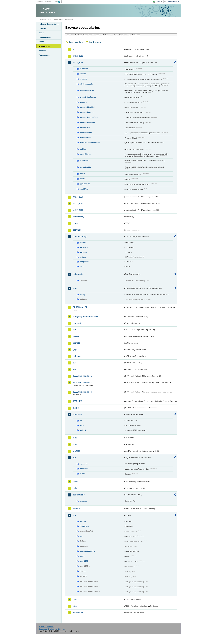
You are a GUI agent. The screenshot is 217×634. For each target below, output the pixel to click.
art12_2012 (78, 56)
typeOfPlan (84, 189)
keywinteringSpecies (88, 97)
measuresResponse (87, 122)
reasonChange (85, 154)
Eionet (49, 19)
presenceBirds (85, 138)
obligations (84, 262)
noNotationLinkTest (87, 551)
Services (42, 51)
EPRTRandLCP (80, 307)
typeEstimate (85, 184)
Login (158, 1)
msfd (75, 482)
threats (82, 174)
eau (81, 536)
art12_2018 (78, 63)
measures (83, 102)
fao (74, 330)
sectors (82, 474)
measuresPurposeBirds (89, 117)
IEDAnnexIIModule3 (82, 383)
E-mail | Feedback (46, 627)
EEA (49, 2)
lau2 (75, 444)
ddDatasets (84, 247)
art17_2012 (78, 203)
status (82, 266)
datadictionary (80, 236)
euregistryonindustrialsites (85, 316)
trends (82, 179)
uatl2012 (83, 430)
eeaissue (83, 257)
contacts (83, 243)
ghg (75, 350)
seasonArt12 (84, 161)
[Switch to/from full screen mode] (165, 2)
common (77, 230)
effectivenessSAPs (87, 90)
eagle (82, 425)
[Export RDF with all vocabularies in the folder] (175, 62)
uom (75, 599)
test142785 (84, 561)
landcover (77, 414)
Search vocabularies (76, 42)
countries (83, 79)
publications (79, 495)
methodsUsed (85, 127)
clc (81, 421)
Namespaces (44, 55)
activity (82, 295)
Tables (41, 33)
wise (75, 606)
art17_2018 (78, 210)
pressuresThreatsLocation (90, 143)
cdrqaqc (83, 74)
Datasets (42, 28)
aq (74, 49)
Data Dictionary (58, 19)
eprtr (75, 288)
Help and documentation (49, 24)
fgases (76, 336)
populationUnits (86, 132)
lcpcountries (84, 464)
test (74, 515)
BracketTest (84, 526)
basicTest (83, 521)
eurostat (77, 323)
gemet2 (76, 343)
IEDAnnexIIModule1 (82, 376)
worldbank (78, 613)
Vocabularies (44, 46)
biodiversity (78, 217)
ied (74, 369)
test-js (82, 556)
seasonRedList (85, 167)
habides (76, 356)
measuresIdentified (87, 107)
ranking (83, 149)
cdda (75, 223)
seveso (76, 509)
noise (75, 488)
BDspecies (84, 69)
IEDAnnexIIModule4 (82, 392)
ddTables (83, 252)
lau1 (75, 438)
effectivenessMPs (86, 84)
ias (74, 363)
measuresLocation (87, 112)
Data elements (45, 37)
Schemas (42, 42)
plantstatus (84, 469)
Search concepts (95, 42)
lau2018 (76, 451)
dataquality (78, 274)
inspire (76, 408)
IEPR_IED (77, 401)
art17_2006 (78, 197)
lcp (74, 458)
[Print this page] (162, 2)
